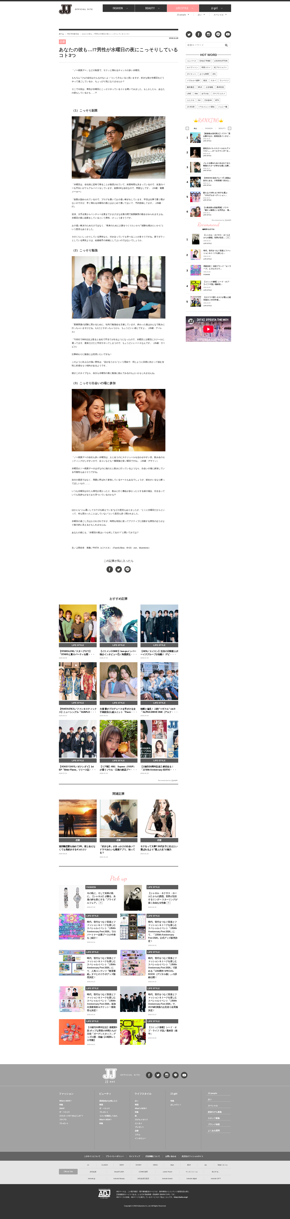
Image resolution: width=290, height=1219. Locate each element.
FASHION (118, 8)
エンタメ (138, 1123)
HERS (155, 1165)
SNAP (61, 1108)
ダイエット (191, 74)
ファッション (66, 1093)
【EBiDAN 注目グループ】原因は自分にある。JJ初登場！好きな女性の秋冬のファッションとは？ (217, 179)
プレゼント (63, 1123)
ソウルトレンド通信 (206, 107)
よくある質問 (214, 1130)
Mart (172, 1165)
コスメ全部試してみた (108, 1116)
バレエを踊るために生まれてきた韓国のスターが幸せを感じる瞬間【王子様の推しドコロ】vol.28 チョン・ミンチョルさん (216, 164)
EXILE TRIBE (205, 61)
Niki (196, 94)
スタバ (213, 80)
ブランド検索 (214, 1124)
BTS (217, 100)
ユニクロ (190, 100)
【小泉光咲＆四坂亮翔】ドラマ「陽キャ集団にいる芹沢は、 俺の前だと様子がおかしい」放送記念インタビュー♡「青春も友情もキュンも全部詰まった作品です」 (217, 208)
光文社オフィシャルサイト (192, 1156)
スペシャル (219, 15)
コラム (137, 1135)
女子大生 (205, 94)
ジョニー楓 (222, 107)
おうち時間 (204, 74)
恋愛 (137, 1131)
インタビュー (140, 1138)
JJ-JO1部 (191, 107)
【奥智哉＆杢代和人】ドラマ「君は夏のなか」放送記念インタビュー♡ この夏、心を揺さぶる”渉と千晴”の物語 (216, 134)
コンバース (191, 61)
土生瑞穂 (209, 87)
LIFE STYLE (182, 8)
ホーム (61, 34)
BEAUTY (150, 8)
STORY (138, 1165)
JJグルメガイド (141, 1120)
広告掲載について (152, 1156)
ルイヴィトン (192, 67)
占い (200, 15)
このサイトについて (92, 1156)
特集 (61, 1105)
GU (199, 100)
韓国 (101, 1105)
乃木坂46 (208, 100)
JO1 (214, 74)
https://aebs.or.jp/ (181, 1197)
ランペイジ (224, 80)
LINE (189, 94)
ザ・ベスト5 (64, 1112)
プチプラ (63, 1120)
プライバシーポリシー (115, 1156)
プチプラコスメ (218, 94)
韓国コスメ (206, 67)
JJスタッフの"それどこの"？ (71, 1116)
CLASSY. (105, 1165)
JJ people (181, 15)
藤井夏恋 (190, 87)
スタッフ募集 (214, 1118)
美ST (189, 1165)
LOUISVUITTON (220, 61)
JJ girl (214, 8)
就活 (205, 80)
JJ (88, 1165)
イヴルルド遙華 (193, 80)
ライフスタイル (73, 34)
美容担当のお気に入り (108, 1101)
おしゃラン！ (176, 1105)
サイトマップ (134, 1156)
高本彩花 (220, 87)
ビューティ (105, 1093)
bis (206, 1165)
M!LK (200, 87)
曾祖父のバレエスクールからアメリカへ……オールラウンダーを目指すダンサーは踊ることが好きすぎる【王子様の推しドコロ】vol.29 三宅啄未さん (216, 149)
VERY (121, 1165)
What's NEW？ (65, 1101)
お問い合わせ (170, 1156)
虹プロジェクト (220, 67)
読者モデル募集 (215, 1112)
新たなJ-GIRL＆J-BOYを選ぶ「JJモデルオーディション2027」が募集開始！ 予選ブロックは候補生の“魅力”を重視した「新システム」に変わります (216, 194)
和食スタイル (223, 1165)
